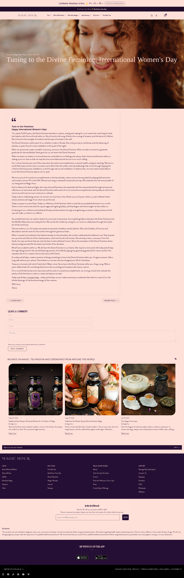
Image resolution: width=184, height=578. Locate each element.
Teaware (5, 484)
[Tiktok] (13, 574)
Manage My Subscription (147, 469)
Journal (50, 484)
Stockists (142, 480)
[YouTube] (23, 574)
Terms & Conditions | (149, 569)
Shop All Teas (6, 473)
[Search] (151, 15)
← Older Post (15, 300)
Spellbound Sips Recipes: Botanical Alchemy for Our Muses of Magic (32, 421)
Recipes (50, 488)
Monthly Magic (7, 480)
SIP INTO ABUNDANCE (115, 3)
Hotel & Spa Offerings (100, 488)
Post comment (17, 349)
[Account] (156, 15)
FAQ (140, 484)
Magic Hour (122, 569)
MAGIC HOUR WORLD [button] (100, 466)
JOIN (125, 517)
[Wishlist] (160, 15)
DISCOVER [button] (51, 466)
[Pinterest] (18, 574)
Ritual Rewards (53, 477)
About (95, 469)
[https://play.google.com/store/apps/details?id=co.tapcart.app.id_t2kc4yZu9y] (101, 557)
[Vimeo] (28, 574)
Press (95, 484)
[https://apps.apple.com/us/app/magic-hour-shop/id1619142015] (82, 557)
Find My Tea (52, 469)
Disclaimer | (165, 569)
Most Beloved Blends (9, 469)
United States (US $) (12, 569)
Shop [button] (4, 466)
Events (95, 477)
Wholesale (142, 488)
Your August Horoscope (129, 421)
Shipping (141, 477)
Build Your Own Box (54, 473)
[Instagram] (3, 574)
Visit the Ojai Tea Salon (101, 473)
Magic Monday (53, 480)
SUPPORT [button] (142, 466)
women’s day (33, 277)
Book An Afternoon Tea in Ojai (103, 480)
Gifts (4, 488)
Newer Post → (110, 300)
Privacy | (136, 569)
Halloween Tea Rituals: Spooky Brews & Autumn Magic (83, 421)
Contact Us (142, 473)
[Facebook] (8, 574)
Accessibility (176, 569)
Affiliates (142, 492)
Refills (4, 477)
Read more (12, 433)
